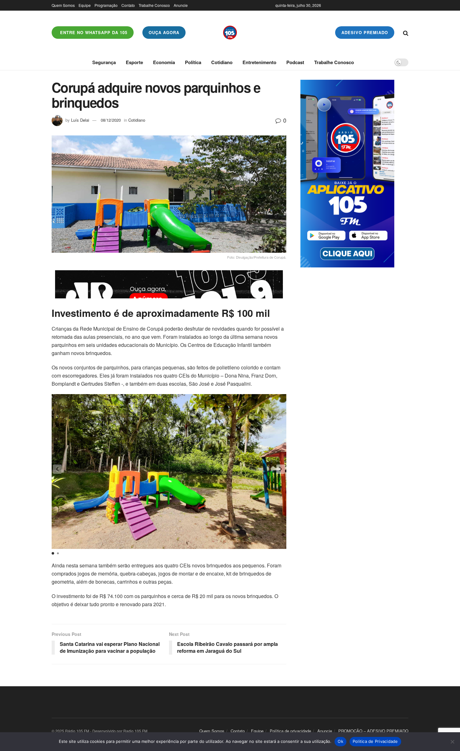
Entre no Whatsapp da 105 (93, 32)
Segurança (104, 62)
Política (193, 62)
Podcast (295, 62)
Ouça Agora (164, 32)
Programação (106, 5)
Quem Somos (63, 5)
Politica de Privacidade (375, 741)
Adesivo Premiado (364, 32)
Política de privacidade (290, 731)
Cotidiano (222, 62)
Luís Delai (80, 120)
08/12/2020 (111, 120)
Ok (340, 741)
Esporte (134, 62)
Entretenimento (259, 62)
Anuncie (181, 5)
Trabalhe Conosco (154, 5)
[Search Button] (405, 32)
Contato (128, 5)
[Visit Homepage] (230, 32)
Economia (164, 62)
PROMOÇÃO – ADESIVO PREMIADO (373, 731)
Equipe (85, 5)
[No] (452, 741)
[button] (280, 469)
